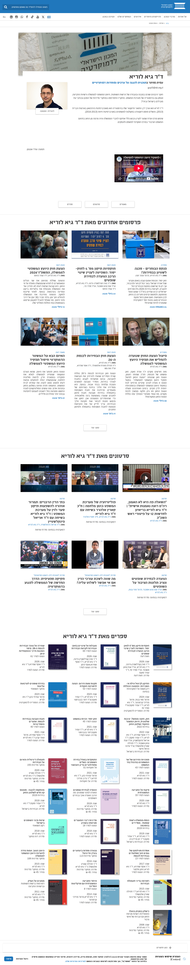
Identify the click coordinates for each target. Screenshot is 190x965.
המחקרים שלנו (124, 16)
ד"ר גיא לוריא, (156, 275)
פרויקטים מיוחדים (152, 16)
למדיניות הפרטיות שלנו (75, 961)
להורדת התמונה (47, 111)
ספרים (70, 204)
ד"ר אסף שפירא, (84, 365)
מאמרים (123, 204)
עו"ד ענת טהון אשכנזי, (106, 286)
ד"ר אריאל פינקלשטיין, (50, 524)
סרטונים (96, 204)
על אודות (182, 16)
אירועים (137, 16)
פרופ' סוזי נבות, (135, 589)
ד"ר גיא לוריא (156, 366)
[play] (146, 478)
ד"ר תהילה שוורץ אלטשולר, (104, 365)
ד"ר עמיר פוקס (109, 289)
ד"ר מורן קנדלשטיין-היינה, (99, 283)
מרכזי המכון (169, 16)
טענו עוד (95, 427)
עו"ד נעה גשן (110, 368)
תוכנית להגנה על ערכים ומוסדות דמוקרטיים (119, 83)
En (4, 17)
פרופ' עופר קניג (142, 275)
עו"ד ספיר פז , (89, 286)
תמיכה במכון (108, 16)
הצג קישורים (161, 947)
